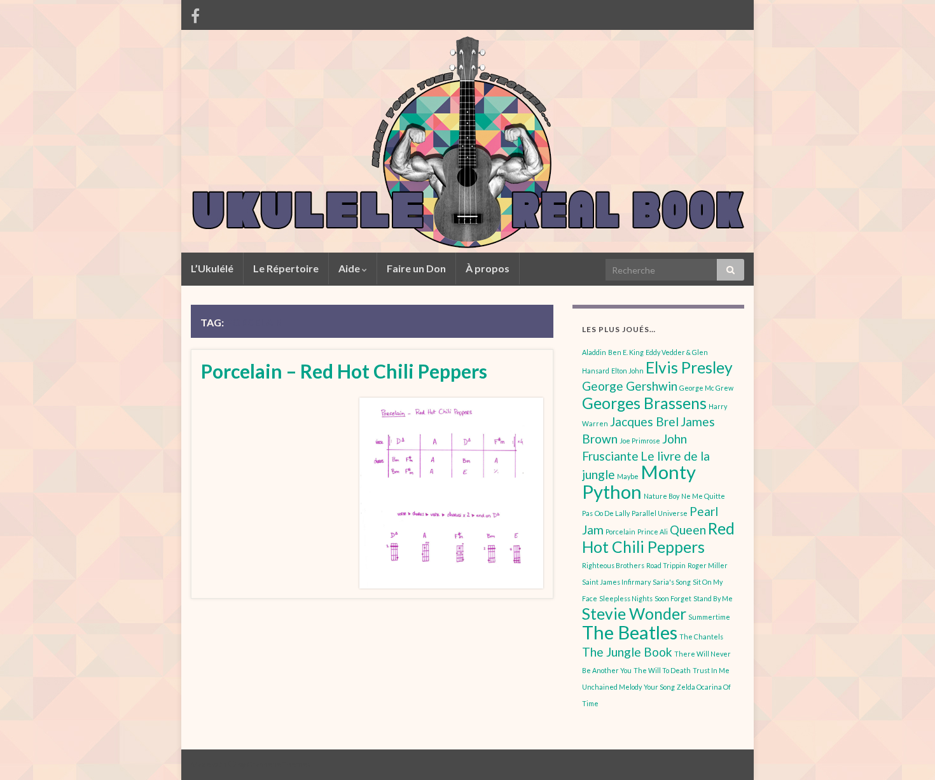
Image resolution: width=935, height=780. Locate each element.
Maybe (628, 476)
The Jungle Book (627, 651)
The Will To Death (662, 670)
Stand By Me (713, 598)
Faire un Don (416, 268)
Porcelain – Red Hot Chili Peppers (344, 370)
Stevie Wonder (634, 613)
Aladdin (594, 352)
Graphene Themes (279, 764)
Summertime (709, 617)
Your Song (659, 687)
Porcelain (620, 531)
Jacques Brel (644, 421)
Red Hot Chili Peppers (658, 537)
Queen (688, 529)
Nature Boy (661, 496)
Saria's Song (672, 582)
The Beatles (629, 632)
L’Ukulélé (212, 268)
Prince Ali (652, 531)
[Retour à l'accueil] (467, 141)
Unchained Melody (612, 687)
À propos (487, 268)
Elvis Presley (689, 367)
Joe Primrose (640, 440)
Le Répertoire (286, 268)
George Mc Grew (706, 388)
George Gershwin (629, 386)
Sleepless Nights (626, 598)
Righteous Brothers (613, 565)
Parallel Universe (660, 513)
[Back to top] (906, 751)
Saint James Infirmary (616, 582)
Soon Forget (672, 598)
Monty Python (639, 482)
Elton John (627, 370)
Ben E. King (626, 352)
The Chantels (701, 636)
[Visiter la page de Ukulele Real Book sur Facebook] (195, 13)
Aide (350, 268)
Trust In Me (711, 670)
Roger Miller (708, 565)
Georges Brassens (644, 403)
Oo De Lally (612, 513)
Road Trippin (666, 565)
